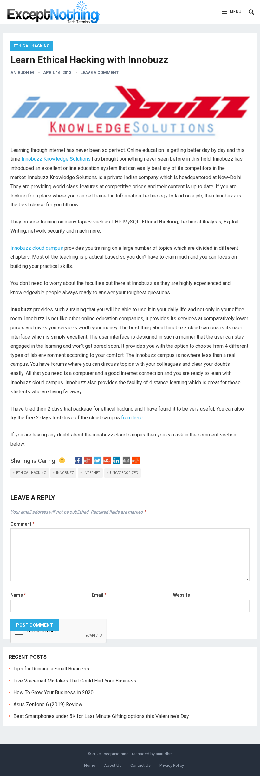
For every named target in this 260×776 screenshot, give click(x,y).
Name (18, 595)
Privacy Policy (171, 765)
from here (132, 418)
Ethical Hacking (31, 46)
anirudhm (164, 754)
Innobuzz (65, 473)
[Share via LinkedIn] (116, 463)
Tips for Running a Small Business (51, 669)
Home (89, 765)
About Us (112, 765)
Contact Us (140, 765)
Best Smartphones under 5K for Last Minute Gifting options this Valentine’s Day (101, 716)
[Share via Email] (126, 463)
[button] (232, 12)
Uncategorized (124, 473)
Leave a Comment (100, 72)
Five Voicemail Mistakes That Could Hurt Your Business (74, 681)
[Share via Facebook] (78, 463)
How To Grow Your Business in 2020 (53, 692)
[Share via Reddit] (136, 463)
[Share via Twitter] (97, 463)
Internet (92, 473)
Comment (22, 524)
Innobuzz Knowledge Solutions (56, 159)
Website (181, 595)
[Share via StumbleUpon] (107, 463)
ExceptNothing (115, 754)
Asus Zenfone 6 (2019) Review (47, 705)
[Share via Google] (88, 463)
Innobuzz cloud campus (36, 248)
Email (99, 595)
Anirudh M (22, 72)
